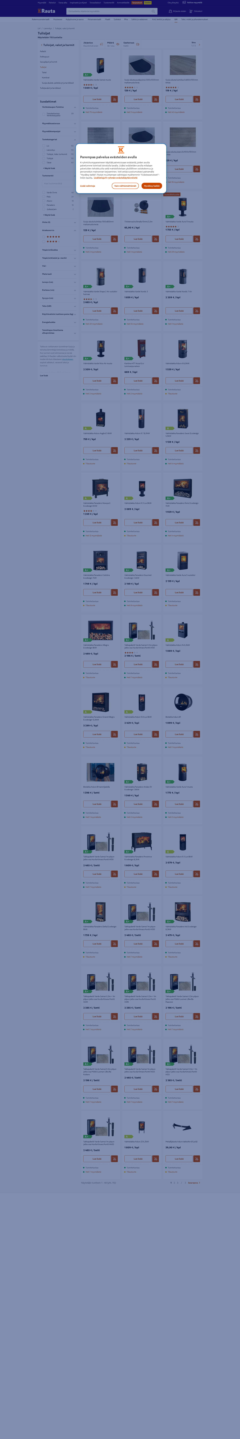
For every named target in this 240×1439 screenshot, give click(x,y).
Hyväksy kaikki (152, 186)
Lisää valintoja (87, 186)
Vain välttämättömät (125, 186)
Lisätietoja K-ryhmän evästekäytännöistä (115, 178)
